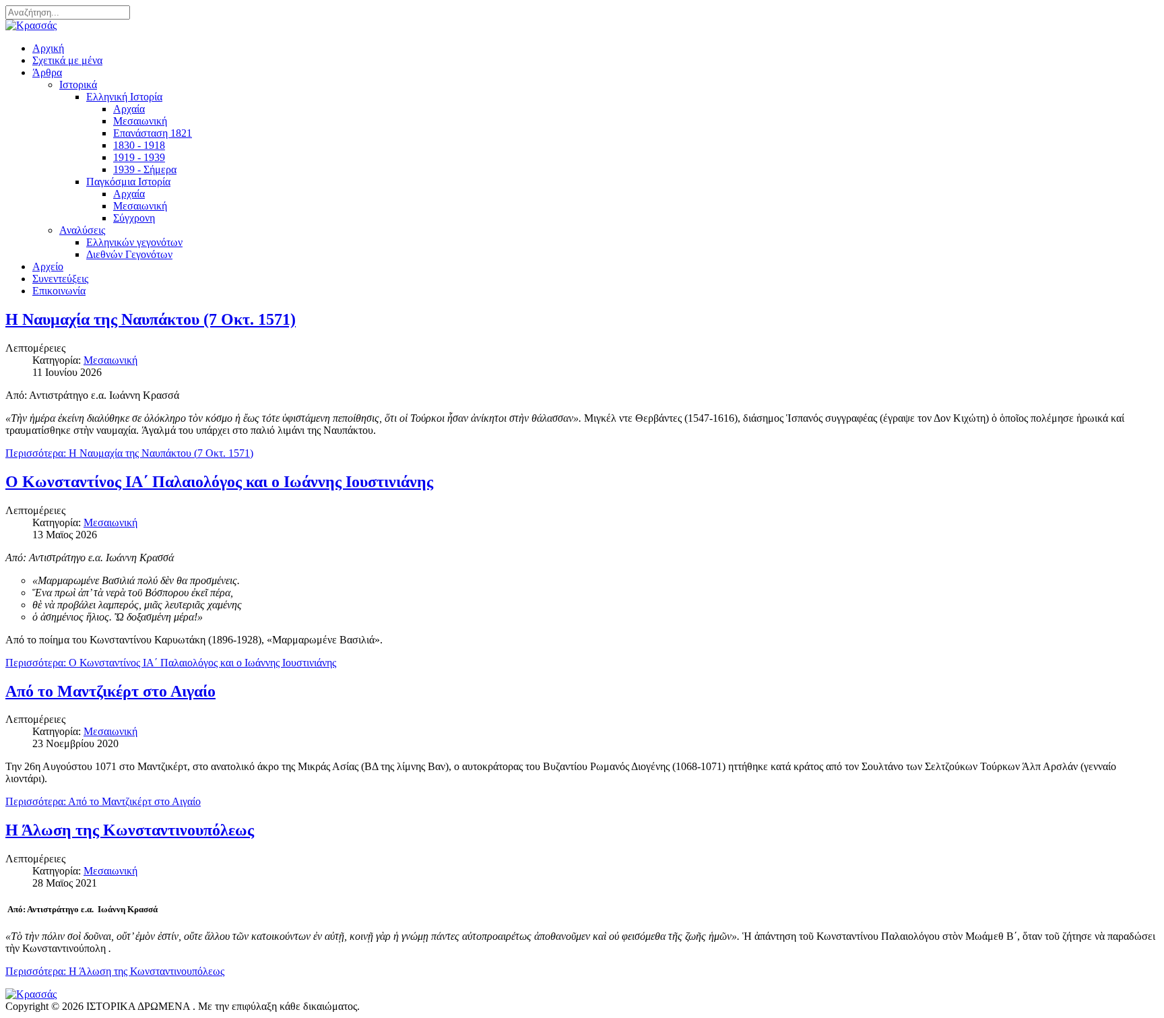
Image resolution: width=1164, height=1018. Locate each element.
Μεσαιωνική (140, 121)
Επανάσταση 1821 (152, 133)
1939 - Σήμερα (144, 169)
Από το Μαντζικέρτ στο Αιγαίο (110, 691)
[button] (47, 72)
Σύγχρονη (134, 218)
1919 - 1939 (139, 157)
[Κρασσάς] (31, 25)
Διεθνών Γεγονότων (129, 254)
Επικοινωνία (59, 290)
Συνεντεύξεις (60, 278)
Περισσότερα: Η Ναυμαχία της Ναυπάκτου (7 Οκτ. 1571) (129, 453)
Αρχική (48, 48)
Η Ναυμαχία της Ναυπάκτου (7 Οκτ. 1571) (150, 319)
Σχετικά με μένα (67, 60)
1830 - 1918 (139, 145)
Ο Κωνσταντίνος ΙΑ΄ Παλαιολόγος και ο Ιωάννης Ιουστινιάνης (219, 481)
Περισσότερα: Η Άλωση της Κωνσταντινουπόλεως (114, 971)
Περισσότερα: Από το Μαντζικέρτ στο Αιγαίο (103, 801)
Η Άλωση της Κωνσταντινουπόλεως (129, 830)
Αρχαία (129, 109)
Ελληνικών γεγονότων (134, 242)
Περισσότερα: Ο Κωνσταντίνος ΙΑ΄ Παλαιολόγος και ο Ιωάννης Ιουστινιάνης (170, 662)
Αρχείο (47, 266)
